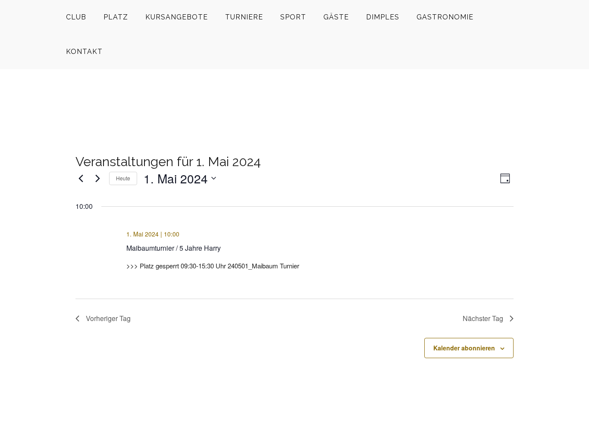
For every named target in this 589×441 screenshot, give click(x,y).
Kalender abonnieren (464, 347)
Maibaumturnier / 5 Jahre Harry (173, 248)
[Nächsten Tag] (97, 178)
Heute (123, 178)
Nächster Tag (483, 318)
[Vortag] (80, 178)
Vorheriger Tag (108, 318)
